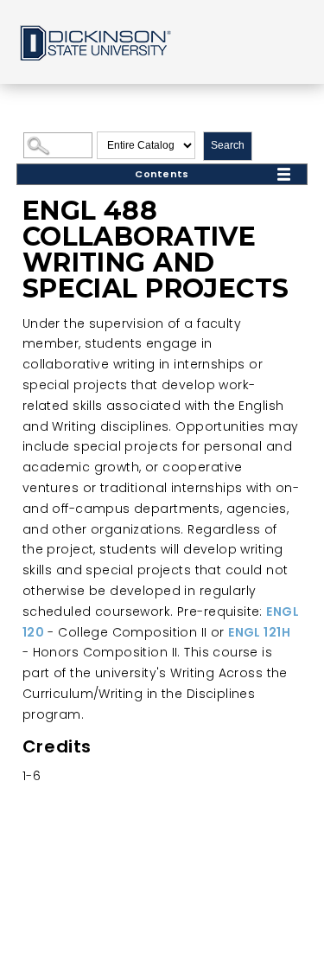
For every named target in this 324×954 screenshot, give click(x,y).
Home (94, 41)
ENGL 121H (259, 632)
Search (228, 145)
